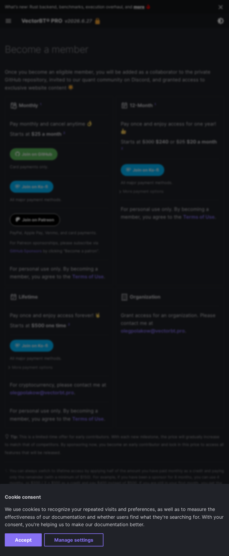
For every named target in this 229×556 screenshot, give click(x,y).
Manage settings (73, 540)
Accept (23, 540)
